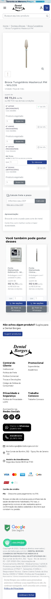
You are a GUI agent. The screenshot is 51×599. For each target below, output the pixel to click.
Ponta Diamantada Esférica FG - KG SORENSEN (15, 270)
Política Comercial (11, 376)
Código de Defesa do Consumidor (12, 384)
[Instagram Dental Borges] (12, 417)
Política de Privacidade (13, 589)
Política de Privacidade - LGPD (13, 400)
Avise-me (19, 121)
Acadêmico (33, 370)
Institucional (8, 369)
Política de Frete (10, 373)
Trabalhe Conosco (36, 399)
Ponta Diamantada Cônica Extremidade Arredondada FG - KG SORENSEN (37, 270)
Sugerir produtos (12, 334)
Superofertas (33, 366)
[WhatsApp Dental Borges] (6, 417)
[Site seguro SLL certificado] (15, 528)
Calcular (40, 201)
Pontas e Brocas (18, 26)
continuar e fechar (26, 595)
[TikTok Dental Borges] (18, 417)
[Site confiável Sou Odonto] (15, 542)
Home (5, 26)
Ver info (43, 107)
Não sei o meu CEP (15, 205)
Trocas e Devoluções (12, 380)
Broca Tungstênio (35, 26)
